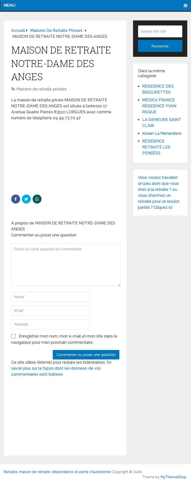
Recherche (160, 46)
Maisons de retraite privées (41, 89)
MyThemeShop (173, 477)
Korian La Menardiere (162, 133)
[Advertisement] (48, 157)
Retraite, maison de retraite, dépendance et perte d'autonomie (57, 472)
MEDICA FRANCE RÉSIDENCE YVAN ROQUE (159, 106)
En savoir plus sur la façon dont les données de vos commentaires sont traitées (61, 368)
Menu (9, 5)
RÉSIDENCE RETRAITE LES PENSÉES (156, 147)
